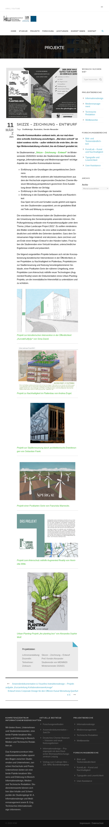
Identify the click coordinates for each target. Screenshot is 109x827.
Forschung (48, 31)
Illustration (38, 129)
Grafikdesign (27, 129)
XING (7, 9)
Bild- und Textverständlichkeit (93, 141)
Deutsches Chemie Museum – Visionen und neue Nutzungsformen (56, 740)
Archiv (85, 185)
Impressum (85, 823)
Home (13, 31)
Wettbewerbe (91, 120)
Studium (23, 31)
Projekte (35, 31)
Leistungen (62, 31)
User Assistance (93, 165)
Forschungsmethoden (53, 724)
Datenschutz (98, 823)
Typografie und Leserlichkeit (90, 775)
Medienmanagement (86, 730)
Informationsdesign (94, 98)
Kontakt (92, 31)
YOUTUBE (15, 9)
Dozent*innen (78, 31)
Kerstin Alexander (51, 129)
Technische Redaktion (87, 735)
